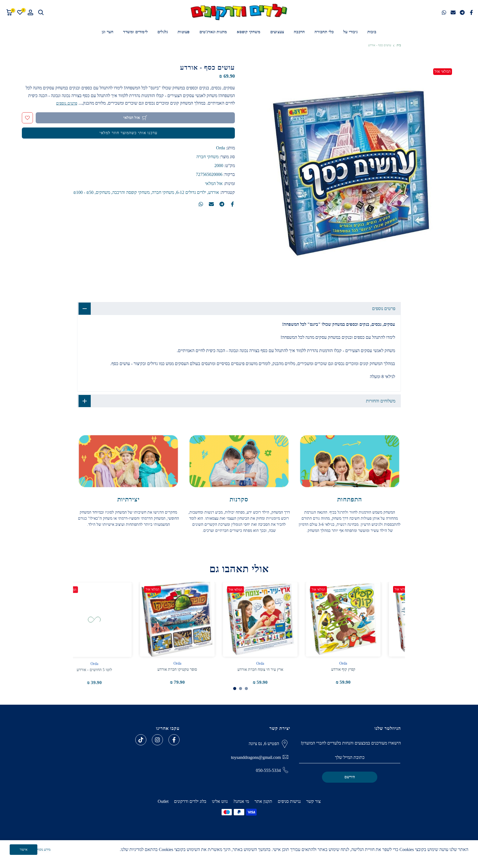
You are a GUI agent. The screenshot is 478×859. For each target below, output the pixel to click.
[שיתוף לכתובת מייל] (453, 12)
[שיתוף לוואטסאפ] (443, 12)
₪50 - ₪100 (83, 192)
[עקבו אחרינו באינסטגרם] (157, 739)
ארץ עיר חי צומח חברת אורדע (280, 669)
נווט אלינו (220, 801)
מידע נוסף (44, 849)
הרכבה (299, 32)
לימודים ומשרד (135, 32)
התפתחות (349, 499)
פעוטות (183, 32)
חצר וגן (107, 32)
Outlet (163, 801)
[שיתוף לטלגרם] (462, 12)
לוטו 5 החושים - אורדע (114, 669)
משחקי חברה (207, 156)
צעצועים (277, 32)
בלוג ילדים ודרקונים (190, 801)
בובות (371, 32)
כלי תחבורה (324, 32)
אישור (23, 850)
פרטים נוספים (66, 103)
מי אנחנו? (241, 801)
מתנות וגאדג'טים (213, 32)
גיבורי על (350, 32)
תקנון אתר (263, 801)
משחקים (103, 192)
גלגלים (162, 32)
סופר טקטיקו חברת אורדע (197, 669)
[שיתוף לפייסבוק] (471, 12)
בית (399, 45)
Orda (220, 147)
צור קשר (313, 801)
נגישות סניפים (289, 801)
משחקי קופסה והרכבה (131, 192)
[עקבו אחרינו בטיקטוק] (140, 739)
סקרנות (239, 499)
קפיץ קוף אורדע (364, 669)
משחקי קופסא (249, 32)
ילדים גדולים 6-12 (191, 192)
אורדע (213, 192)
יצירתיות (128, 499)
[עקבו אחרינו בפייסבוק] (174, 739)
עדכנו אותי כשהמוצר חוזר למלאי (128, 133)
